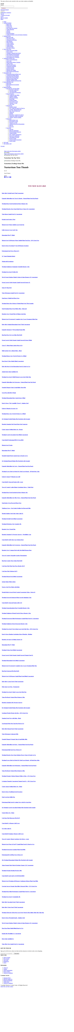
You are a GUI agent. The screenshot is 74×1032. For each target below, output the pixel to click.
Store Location (6, 957)
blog (9, 986)
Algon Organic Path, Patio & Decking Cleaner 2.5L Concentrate (17, 865)
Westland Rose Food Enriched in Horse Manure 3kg (15, 492)
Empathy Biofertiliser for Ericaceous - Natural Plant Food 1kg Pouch (19, 382)
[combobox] (7, 6)
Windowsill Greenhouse (8, 261)
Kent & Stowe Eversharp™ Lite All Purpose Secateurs (15, 245)
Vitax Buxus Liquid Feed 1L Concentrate (12, 214)
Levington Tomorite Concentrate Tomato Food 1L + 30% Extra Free (19, 781)
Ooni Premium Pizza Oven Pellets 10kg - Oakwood (14, 308)
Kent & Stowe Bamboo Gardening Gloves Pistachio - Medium (17, 634)
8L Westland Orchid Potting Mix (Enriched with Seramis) (16, 707)
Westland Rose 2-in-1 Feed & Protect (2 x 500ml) (14, 413)
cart (6, 986)
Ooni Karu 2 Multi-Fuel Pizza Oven (10, 298)
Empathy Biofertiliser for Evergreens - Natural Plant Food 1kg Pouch (19, 545)
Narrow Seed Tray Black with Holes (11, 587)
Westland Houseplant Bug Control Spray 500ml (13, 398)
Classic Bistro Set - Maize (8, 812)
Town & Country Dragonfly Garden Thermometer (14, 555)
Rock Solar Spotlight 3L (8, 938)
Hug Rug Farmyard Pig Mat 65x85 (10, 671)
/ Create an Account (5, 15)
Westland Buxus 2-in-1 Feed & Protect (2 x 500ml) (14, 356)
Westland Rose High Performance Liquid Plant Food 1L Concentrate (19, 891)
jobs (4, 986)
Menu (2, 19)
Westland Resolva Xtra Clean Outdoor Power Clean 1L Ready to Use (19, 755)
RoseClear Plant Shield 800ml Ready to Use (12, 928)
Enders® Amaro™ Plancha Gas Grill (11, 476)
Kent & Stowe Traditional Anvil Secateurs (12, 791)
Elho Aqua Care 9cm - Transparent (10, 686)
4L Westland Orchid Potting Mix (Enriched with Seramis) (16, 419)
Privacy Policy (6, 971)
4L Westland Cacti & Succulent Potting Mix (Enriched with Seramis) (18, 807)
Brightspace (6, 961)
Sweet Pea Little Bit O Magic (9, 392)
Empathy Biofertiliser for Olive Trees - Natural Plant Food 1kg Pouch (19, 497)
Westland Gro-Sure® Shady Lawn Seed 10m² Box (14, 692)
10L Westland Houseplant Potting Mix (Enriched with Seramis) (17, 860)
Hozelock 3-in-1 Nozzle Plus (8, 529)
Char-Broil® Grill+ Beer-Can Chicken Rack (13, 539)
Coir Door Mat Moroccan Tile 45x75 (11, 818)
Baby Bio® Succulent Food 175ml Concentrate (13, 902)
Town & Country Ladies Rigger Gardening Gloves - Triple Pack (17, 487)
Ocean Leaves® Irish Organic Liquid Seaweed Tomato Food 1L (17, 655)
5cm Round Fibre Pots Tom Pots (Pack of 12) (13, 723)
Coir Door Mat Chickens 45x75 (9, 571)
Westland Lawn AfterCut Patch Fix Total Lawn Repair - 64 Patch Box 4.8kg (20, 760)
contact (11, 986)
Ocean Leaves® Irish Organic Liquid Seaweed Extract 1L (16, 282)
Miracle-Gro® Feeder (7, 445)
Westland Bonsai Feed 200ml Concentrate (12, 576)
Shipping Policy (7, 978)
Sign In (2, 14)
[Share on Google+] (7, 177)
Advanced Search (5, 9)
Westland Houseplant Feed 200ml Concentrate (13, 660)
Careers (5, 969)
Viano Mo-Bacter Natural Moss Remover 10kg (13, 697)
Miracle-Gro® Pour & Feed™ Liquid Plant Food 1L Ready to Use (18, 844)
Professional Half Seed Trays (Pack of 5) (11, 749)
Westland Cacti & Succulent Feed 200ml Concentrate (15, 434)
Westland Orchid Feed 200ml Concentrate (12, 518)
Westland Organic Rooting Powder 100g (12, 870)
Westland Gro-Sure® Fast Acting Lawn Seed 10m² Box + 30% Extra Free (20, 629)
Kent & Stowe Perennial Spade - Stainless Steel (13, 917)
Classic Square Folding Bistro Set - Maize (12, 786)
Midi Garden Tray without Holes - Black (12, 350)
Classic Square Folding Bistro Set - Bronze (12, 429)
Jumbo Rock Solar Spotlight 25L (10, 371)
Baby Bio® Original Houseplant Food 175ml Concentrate (16, 324)
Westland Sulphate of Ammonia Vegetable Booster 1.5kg (15, 266)
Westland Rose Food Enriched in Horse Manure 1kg (15, 203)
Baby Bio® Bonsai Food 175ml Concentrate (12, 728)
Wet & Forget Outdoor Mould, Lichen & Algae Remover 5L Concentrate (20, 923)
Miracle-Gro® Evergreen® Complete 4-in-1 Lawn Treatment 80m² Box (19, 665)
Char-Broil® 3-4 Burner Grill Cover (11, 823)
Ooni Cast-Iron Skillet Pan (8, 797)
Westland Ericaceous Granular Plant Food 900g (13, 849)
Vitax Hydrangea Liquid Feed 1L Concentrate (13, 293)
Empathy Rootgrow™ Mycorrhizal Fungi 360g (13, 329)
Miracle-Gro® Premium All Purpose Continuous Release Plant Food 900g (20, 881)
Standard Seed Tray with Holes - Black (11, 718)
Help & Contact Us (7, 979)
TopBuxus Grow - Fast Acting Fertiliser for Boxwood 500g (16, 508)
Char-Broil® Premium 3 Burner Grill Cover (13, 833)
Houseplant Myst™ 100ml (8, 235)
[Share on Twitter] (6, 177)
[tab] (37, 19)
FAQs (4, 962)
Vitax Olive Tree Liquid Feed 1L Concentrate (13, 944)
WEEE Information (7, 970)
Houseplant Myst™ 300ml (8, 450)
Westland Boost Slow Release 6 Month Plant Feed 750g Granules (18, 303)
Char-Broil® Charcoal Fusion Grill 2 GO (12, 602)
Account (2, 146)
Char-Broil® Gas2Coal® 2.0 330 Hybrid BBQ (13, 875)
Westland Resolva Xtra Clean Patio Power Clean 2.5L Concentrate (18, 209)
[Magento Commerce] (6, 12)
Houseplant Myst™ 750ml (8, 644)
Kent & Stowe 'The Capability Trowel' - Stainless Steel (15, 403)
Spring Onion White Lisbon (8, 581)
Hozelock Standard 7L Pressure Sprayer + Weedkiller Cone (16, 534)
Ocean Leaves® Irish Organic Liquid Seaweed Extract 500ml (17, 340)
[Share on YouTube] (10, 177)
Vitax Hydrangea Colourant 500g (10, 734)
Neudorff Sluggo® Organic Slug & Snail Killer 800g (14, 739)
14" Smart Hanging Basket (8, 256)
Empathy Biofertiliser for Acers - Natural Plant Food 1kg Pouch (17, 466)
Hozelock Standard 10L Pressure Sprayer (12, 702)
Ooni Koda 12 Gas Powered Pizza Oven (11, 503)
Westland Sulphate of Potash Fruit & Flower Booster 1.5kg (16, 613)
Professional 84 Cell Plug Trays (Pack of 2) (12, 854)
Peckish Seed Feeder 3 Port (8, 219)
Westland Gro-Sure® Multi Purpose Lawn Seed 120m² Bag (16, 377)
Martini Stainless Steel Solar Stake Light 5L (12, 513)
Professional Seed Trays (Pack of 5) (10, 251)
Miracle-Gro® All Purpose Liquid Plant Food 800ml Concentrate (18, 676)
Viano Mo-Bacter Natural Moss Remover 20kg (13, 770)
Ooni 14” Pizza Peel (6, 287)
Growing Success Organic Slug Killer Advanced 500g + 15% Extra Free (19, 886)
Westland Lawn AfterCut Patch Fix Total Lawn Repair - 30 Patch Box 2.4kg (20, 471)
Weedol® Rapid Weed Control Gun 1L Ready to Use (15, 455)
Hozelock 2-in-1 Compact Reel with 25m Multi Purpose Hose (17, 550)
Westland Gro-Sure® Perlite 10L (10, 272)
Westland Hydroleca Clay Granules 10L (11, 524)
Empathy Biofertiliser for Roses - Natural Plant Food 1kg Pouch (17, 744)
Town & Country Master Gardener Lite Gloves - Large (15, 839)
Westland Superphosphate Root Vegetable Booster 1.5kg (15, 608)
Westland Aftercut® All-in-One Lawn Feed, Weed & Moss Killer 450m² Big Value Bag (23, 912)
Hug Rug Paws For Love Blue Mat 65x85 (12, 335)
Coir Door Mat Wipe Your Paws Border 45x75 (13, 566)
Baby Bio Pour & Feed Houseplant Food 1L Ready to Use (16, 366)
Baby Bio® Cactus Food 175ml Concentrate (12, 681)
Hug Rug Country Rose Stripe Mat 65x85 (12, 560)
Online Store (6, 981)
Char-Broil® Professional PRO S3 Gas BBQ (12, 440)
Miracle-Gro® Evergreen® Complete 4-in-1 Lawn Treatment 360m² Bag (19, 319)
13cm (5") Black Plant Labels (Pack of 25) (12, 345)
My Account (6, 958)
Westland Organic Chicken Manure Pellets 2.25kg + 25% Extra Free (18, 776)
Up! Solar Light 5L (6, 828)
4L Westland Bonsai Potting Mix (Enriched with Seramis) (16, 461)
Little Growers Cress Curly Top (9, 230)
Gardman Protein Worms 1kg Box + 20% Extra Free (15, 713)
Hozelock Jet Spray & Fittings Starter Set (12, 639)
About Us (5, 967)
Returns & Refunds (7, 980)
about (2, 986)
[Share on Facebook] (4, 177)
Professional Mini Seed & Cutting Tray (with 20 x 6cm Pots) (16, 802)
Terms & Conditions (8, 973)
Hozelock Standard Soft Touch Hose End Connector (14, 424)
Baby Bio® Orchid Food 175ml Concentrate (12, 193)
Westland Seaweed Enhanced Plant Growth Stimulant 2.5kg (16, 597)
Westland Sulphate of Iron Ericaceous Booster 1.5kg (14, 623)
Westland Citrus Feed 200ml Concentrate (12, 650)
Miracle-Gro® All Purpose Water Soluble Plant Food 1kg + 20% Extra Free (20, 240)
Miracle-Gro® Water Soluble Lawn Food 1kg (13, 224)
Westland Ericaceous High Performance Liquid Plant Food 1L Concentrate (20, 618)
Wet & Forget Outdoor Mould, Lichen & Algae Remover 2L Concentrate (20, 277)
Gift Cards (5, 960)
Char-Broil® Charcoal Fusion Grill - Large (12, 482)
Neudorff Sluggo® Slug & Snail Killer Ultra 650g (14, 387)
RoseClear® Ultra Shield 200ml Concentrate (13, 361)
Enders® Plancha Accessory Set (9, 408)
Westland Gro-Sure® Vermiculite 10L (11, 896)
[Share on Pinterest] (9, 177)
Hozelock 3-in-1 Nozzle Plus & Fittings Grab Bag (14, 314)
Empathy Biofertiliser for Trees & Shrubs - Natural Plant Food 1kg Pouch (20, 198)
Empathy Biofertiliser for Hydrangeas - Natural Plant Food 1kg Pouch (19, 765)
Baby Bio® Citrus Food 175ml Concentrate (12, 907)
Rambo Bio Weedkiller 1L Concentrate (11, 933)
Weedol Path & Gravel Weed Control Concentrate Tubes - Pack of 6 (18, 592)
